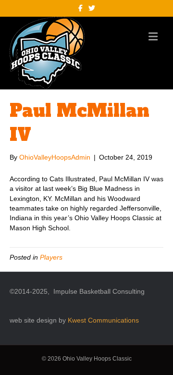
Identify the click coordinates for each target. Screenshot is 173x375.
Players (51, 257)
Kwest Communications (103, 320)
